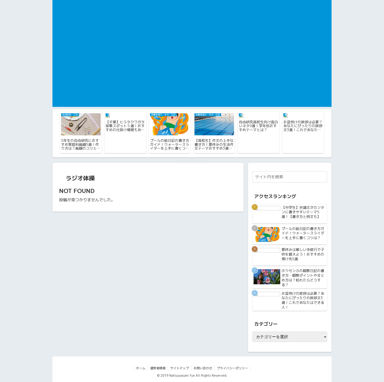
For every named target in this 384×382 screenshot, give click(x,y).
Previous (56, 133)
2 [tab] (188, 160)
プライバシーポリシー (232, 368)
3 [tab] (195, 160)
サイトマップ (179, 368)
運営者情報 (158, 368)
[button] (322, 176)
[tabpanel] (81, 132)
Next (328, 133)
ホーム (140, 368)
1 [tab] (182, 160)
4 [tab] (202, 160)
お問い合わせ (203, 368)
